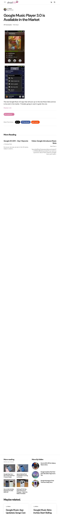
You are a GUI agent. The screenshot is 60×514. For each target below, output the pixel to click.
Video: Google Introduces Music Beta (43, 142)
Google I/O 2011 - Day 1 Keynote (16, 141)
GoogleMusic (9, 114)
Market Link (7, 108)
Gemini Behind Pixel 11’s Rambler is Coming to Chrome (22, 475)
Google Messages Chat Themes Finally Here (47, 481)
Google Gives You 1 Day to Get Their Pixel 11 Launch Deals (9, 475)
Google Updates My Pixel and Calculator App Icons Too (48, 473)
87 (8, 25)
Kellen (10, 8)
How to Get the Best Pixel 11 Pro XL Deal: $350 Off (9, 490)
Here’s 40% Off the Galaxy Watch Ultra (48, 464)
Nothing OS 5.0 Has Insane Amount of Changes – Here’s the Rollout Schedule (22, 491)
